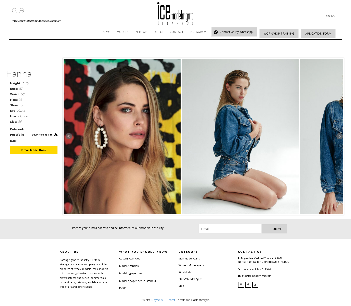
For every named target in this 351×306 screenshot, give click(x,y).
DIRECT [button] (159, 32)
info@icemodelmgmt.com (256, 276)
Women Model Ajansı (192, 265)
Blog (181, 286)
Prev (69, 136)
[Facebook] (248, 285)
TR (15, 10)
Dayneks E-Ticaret (163, 300)
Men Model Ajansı (189, 258)
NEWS (106, 32)
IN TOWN (141, 32)
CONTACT (176, 32)
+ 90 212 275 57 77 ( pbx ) (256, 268)
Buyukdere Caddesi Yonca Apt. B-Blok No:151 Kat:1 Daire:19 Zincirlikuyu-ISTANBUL (263, 260)
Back (13, 141)
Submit (277, 229)
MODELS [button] (123, 32)
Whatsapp (236, 32)
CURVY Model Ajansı (191, 279)
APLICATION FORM (318, 33)
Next (339, 136)
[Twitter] (255, 285)
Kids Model (185, 272)
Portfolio (17, 134)
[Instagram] (241, 285)
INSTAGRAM (198, 32)
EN (21, 10)
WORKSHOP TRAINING (279, 33)
